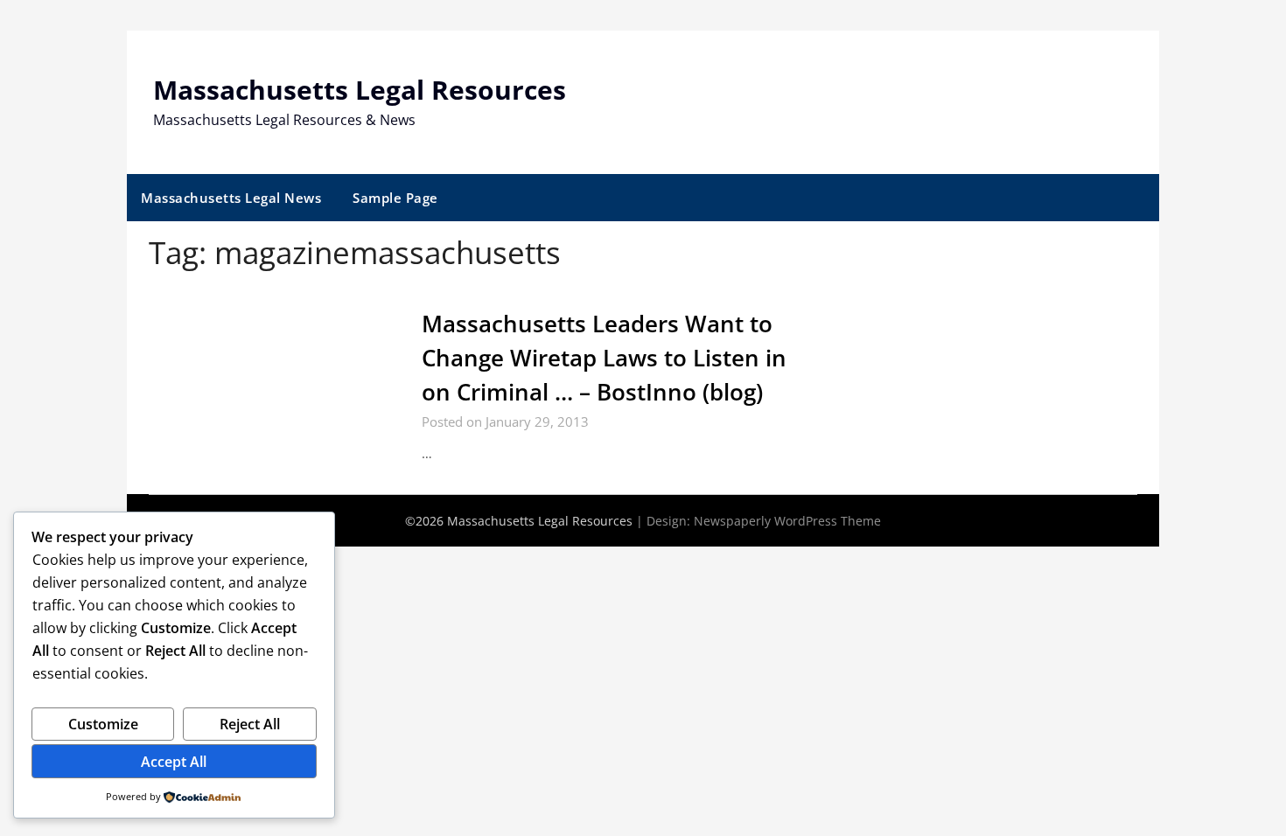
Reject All (250, 724)
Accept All (173, 761)
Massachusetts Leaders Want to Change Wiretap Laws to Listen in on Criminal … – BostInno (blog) (604, 358)
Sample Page (395, 197)
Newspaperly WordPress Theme (787, 520)
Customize (103, 724)
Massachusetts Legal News (231, 197)
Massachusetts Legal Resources (359, 90)
